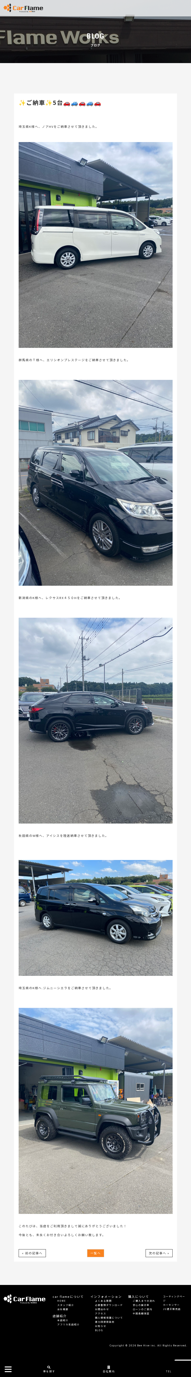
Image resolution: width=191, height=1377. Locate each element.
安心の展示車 (141, 1305)
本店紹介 (62, 1320)
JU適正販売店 (172, 1309)
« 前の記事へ (32, 1253)
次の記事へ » (159, 1253)
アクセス (100, 1313)
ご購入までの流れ (144, 1300)
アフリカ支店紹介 (68, 1324)
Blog (99, 1330)
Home (61, 1300)
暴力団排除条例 (105, 1321)
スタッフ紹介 (65, 1305)
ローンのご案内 (142, 1309)
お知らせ (100, 1326)
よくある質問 (103, 1300)
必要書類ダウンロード (109, 1305)
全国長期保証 (141, 1313)
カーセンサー (171, 1304)
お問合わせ (102, 1309)
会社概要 (62, 1309)
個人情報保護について (109, 1317)
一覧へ (95, 1253)
